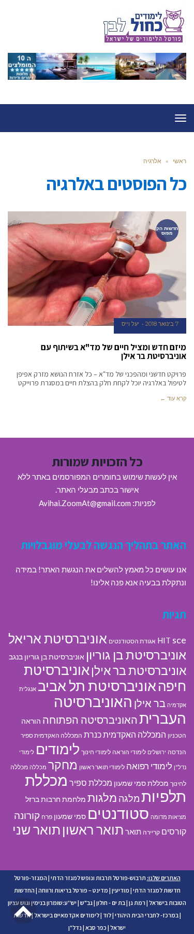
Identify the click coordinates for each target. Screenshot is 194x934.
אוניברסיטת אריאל (57, 638)
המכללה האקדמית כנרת (125, 734)
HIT (164, 640)
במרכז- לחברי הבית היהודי (146, 915)
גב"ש (86, 903)
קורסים (173, 831)
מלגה (129, 798)
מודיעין (120, 890)
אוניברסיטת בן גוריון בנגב (46, 657)
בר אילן (150, 703)
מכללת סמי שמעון (141, 783)
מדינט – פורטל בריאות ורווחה (73, 890)
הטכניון (177, 735)
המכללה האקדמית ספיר (51, 735)
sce (179, 639)
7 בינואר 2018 (161, 323)
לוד (107, 915)
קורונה (27, 815)
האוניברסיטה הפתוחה (90, 719)
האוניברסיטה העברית (120, 710)
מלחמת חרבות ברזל (55, 799)
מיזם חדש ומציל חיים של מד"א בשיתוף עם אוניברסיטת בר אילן (113, 351)
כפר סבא (96, 927)
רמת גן (137, 903)
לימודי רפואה (149, 765)
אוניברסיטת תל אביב (97, 685)
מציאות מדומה (168, 816)
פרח (46, 817)
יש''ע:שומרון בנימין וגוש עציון (42, 903)
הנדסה (177, 752)
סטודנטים (118, 813)
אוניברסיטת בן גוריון (136, 654)
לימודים (58, 748)
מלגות (102, 797)
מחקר (63, 764)
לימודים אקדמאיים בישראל (66, 915)
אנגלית (27, 688)
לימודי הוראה (129, 752)
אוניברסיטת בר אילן (138, 670)
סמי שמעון (70, 816)
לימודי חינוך (96, 752)
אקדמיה (176, 704)
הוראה (31, 721)
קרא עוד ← (173, 398)
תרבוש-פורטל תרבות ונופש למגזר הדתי (98, 878)
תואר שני (36, 829)
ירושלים (156, 752)
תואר (133, 831)
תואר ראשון (93, 829)
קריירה (151, 832)
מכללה (38, 767)
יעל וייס (130, 323)
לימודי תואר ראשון (102, 767)
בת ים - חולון (110, 903)
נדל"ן (75, 927)
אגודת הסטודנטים (132, 641)
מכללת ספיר (90, 782)
